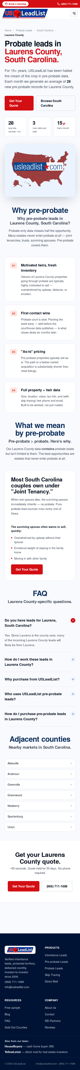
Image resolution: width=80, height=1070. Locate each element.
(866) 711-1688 (69, 4)
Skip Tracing (52, 975)
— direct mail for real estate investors (36, 1052)
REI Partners (53, 1021)
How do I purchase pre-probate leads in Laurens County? (35, 716)
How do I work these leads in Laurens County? (28, 662)
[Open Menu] (74, 13)
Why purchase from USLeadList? (32, 679)
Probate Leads (24, 30)
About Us (50, 1008)
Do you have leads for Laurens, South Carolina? (31, 623)
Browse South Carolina (51, 103)
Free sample (12, 1008)
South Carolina (45, 30)
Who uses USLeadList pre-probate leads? (33, 696)
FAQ (7, 1021)
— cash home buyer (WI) (29, 1046)
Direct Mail (51, 981)
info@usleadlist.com (17, 987)
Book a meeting (17, 4)
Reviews (50, 1027)
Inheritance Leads (56, 955)
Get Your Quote (15, 103)
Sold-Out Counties (16, 1027)
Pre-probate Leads (56, 962)
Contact (49, 1014)
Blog (7, 1014)
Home (8, 30)
